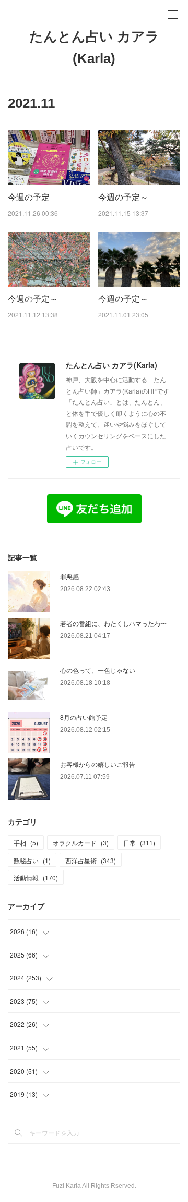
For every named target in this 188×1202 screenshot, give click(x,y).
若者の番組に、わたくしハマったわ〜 (113, 623)
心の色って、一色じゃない (97, 670)
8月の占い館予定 (84, 717)
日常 (139, 842)
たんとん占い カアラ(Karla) (94, 47)
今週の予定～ (123, 197)
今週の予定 (29, 197)
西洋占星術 (90, 860)
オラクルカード (81, 842)
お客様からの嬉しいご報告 (97, 763)
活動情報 (36, 877)
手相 (26, 842)
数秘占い (32, 860)
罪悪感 (69, 576)
